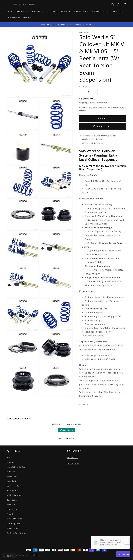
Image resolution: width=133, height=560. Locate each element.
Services (11, 472)
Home (9, 457)
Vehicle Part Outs (15, 495)
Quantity (83, 86)
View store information (93, 143)
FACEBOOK (72, 457)
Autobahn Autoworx (20, 555)
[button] (22, 12)
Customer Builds (15, 486)
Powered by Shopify (36, 555)
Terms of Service (14, 519)
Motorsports (13, 490)
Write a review (66, 430)
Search (10, 514)
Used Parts (12, 481)
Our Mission (12, 500)
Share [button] (85, 404)
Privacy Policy (13, 528)
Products (11, 462)
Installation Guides (16, 467)
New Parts (11, 476)
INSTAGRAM (73, 463)
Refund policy (13, 524)
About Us (11, 505)
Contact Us (12, 509)
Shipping (83, 103)
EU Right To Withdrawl (17, 533)
